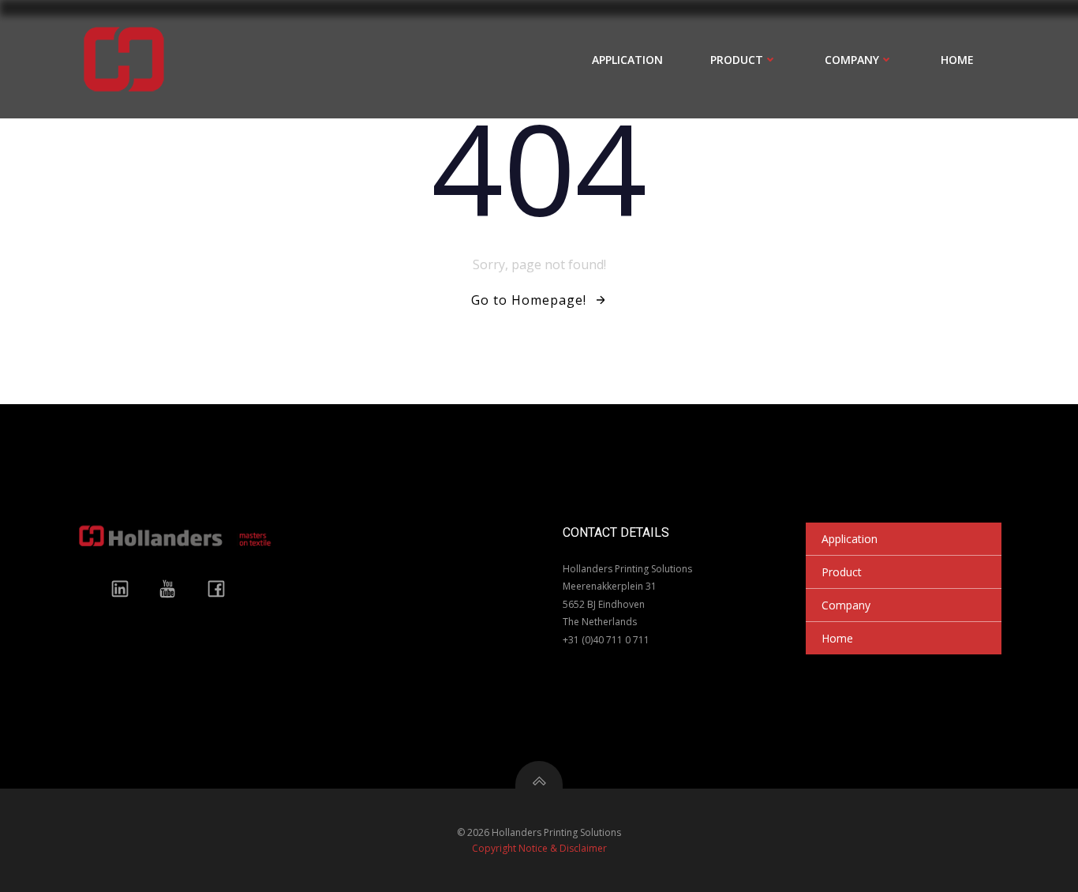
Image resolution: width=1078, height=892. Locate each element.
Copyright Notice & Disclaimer (539, 848)
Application (627, 59)
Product (736, 59)
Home (957, 59)
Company (852, 59)
